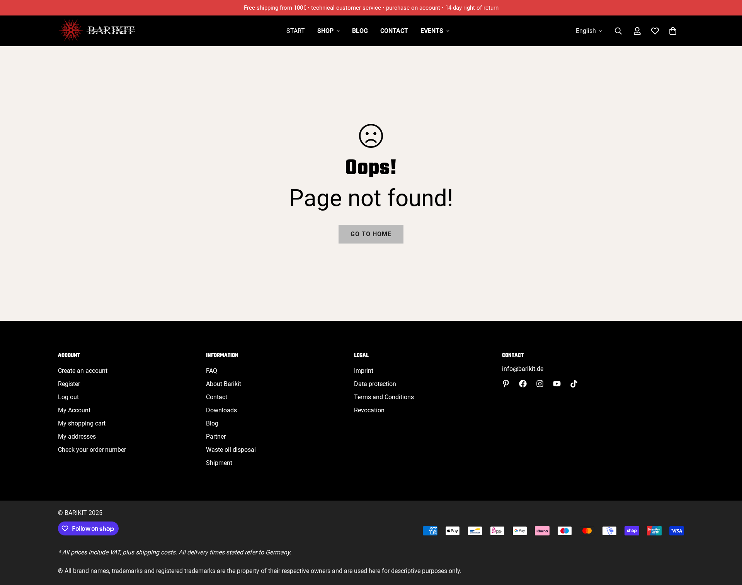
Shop (325, 30)
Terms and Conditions (384, 397)
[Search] (618, 30)
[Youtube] (557, 384)
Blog (360, 30)
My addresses (77, 436)
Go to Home (371, 234)
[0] (673, 31)
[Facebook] (523, 384)
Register (69, 384)
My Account (74, 410)
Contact (394, 30)
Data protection (375, 384)
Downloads (221, 410)
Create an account (82, 370)
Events (431, 30)
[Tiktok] (574, 384)
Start (295, 30)
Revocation (369, 410)
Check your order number (92, 449)
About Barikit (223, 384)
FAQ (211, 370)
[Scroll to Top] (727, 543)
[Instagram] (540, 384)
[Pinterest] (506, 384)
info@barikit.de (522, 368)
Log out (68, 397)
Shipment (219, 463)
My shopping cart (82, 423)
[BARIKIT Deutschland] (96, 30)
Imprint (363, 370)
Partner (216, 436)
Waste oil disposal (231, 449)
